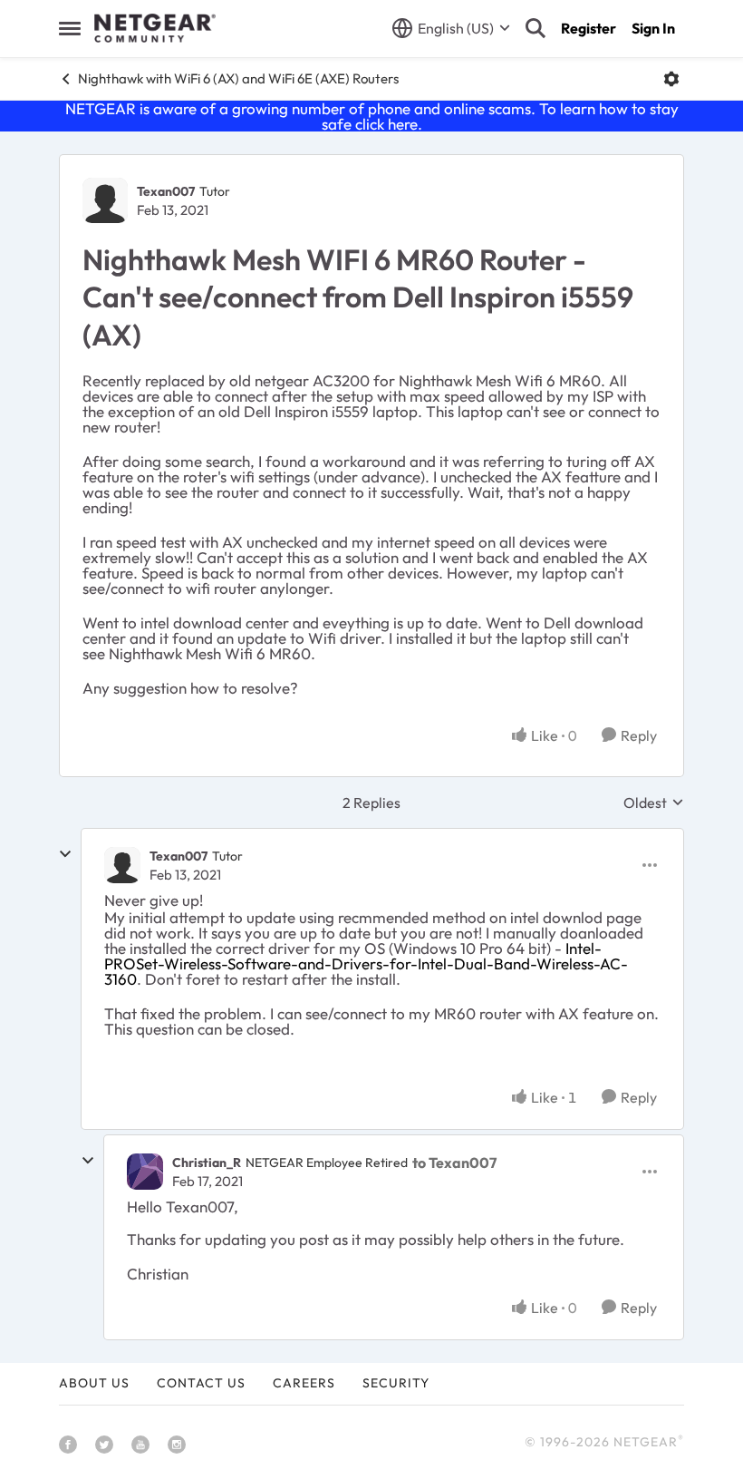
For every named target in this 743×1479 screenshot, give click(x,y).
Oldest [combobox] (653, 802)
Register (588, 28)
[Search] (535, 28)
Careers (304, 1383)
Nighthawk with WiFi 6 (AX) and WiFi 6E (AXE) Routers (238, 78)
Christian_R (206, 1162)
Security (395, 1383)
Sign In (653, 28)
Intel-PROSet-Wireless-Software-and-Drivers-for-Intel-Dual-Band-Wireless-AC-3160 (366, 963)
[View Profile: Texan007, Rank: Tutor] (105, 200)
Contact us (201, 1383)
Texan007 (166, 191)
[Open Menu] (671, 79)
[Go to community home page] (155, 28)
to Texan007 (454, 1162)
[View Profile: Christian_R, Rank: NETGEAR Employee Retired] (145, 1171)
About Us (94, 1383)
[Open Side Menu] (70, 28)
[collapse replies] (65, 854)
